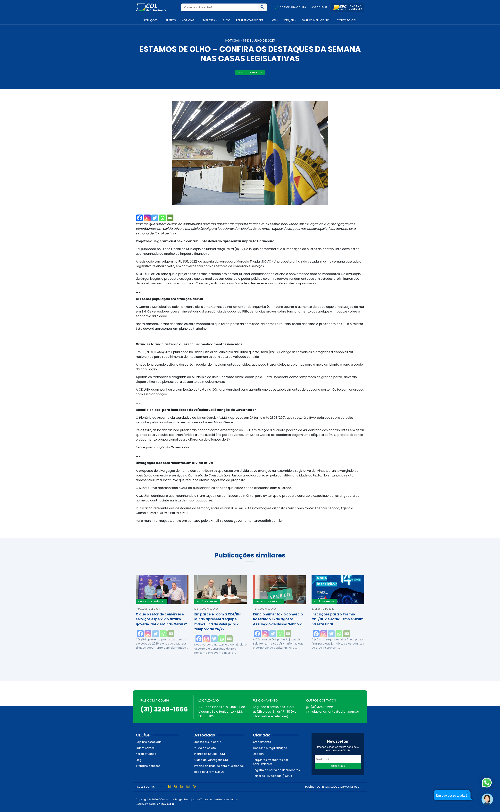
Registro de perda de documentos (276, 770)
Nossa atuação (146, 754)
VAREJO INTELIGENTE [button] (315, 20)
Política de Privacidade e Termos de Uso (332, 787)
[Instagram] (147, 218)
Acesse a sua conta (207, 742)
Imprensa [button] (209, 20)
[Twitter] (154, 218)
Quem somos (145, 748)
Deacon (258, 754)
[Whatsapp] (162, 218)
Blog (226, 20)
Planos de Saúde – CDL (209, 754)
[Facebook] (139, 218)
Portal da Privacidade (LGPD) (272, 776)
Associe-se (319, 7)
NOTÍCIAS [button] (188, 20)
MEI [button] (274, 20)
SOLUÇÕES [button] (150, 20)
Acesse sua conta (292, 7)
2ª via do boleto (205, 748)
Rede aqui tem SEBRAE (209, 772)
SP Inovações (165, 804)
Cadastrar (338, 766)
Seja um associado (149, 742)
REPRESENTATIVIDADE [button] (249, 20)
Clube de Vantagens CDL (211, 760)
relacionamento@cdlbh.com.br (335, 711)
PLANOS (171, 20)
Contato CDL (347, 20)
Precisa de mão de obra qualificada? (219, 766)
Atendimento (262, 742)
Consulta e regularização (270, 748)
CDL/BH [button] (289, 20)
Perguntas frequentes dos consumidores (270, 762)
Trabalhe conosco (148, 766)
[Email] (170, 218)
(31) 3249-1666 (164, 709)
